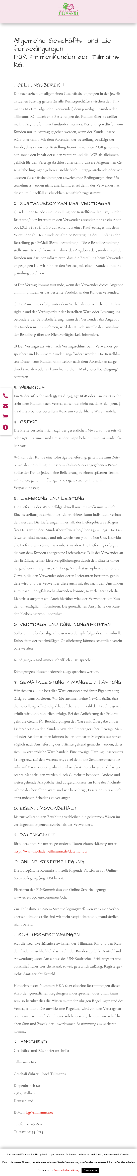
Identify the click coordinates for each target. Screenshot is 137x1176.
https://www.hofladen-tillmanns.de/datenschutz (51, 851)
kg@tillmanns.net (39, 1112)
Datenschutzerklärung (66, 1170)
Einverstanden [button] (90, 1170)
